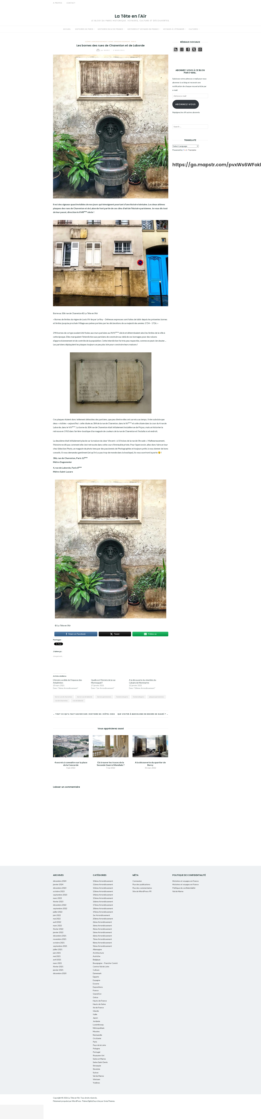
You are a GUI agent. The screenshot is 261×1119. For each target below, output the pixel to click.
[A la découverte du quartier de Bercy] (150, 746)
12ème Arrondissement (96, 41)
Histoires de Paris (84, 29)
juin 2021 (57, 953)
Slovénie (96, 1069)
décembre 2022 (59, 905)
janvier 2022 (58, 932)
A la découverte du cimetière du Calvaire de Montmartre (142, 681)
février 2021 (58, 966)
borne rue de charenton (63, 697)
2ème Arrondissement (102, 922)
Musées (96, 1031)
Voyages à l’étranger (173, 29)
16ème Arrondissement (103, 901)
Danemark (97, 973)
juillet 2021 (57, 949)
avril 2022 (57, 922)
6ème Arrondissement (102, 936)
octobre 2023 (59, 891)
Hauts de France (100, 1001)
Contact (71, 3)
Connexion (137, 881)
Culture (96, 970)
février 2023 (58, 901)
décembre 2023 (59, 888)
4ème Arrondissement (102, 929)
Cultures (193, 29)
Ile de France (98, 1007)
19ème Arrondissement (103, 912)
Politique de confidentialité (183, 888)
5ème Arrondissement (102, 932)
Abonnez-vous (185, 104)
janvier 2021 (58, 970)
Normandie (97, 1035)
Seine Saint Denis (100, 1062)
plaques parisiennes (156, 697)
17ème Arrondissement (103, 905)
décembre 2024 (59, 881)
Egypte (96, 977)
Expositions (98, 987)
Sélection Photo (65, 448)
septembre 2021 (60, 946)
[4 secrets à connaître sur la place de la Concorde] (71, 746)
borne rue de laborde (84, 697)
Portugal (96, 1052)
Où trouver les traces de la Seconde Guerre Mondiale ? (111, 763)
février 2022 (58, 929)
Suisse (95, 1072)
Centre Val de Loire (101, 966)
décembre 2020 (59, 973)
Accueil (67, 29)
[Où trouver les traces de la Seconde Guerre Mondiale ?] (110, 746)
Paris (133, 41)
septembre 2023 (60, 895)
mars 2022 (57, 925)
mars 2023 (57, 898)
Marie (105, 50)
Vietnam (96, 1079)
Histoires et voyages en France (143, 29)
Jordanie (96, 1021)
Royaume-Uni (98, 1055)
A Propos (57, 3)
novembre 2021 (59, 939)
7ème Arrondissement (102, 939)
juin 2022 (57, 915)
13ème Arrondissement (103, 891)
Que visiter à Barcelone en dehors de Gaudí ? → (142, 714)
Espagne (96, 980)
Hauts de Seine (99, 1004)
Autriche (96, 956)
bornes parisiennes (104, 697)
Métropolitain (98, 1028)
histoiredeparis (138, 697)
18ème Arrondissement (103, 908)
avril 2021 (57, 959)
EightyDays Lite (94, 1101)
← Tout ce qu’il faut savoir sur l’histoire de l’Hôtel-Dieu (84, 714)
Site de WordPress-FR (142, 891)
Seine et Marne (99, 1059)
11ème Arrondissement (103, 884)
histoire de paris (122, 697)
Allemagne (97, 949)
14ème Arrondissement (103, 895)
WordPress (76, 1101)
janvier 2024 (58, 884)
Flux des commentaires (142, 888)
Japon (95, 1018)
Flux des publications (141, 884)
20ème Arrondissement (103, 918)
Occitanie (97, 1038)
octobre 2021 (59, 942)
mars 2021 (57, 963)
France (96, 990)
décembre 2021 (59, 936)
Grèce (95, 997)
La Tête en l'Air (130, 16)
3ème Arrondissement (102, 925)
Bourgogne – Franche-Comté (105, 963)
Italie (95, 1014)
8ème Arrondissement (119, 41)
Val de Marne (98, 1076)
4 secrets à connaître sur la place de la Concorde (71, 763)
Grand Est (97, 994)
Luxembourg (98, 1024)
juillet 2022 (57, 912)
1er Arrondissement (101, 915)
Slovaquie (97, 1065)
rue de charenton (61, 700)
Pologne (96, 1048)
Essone (96, 983)
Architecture (98, 953)
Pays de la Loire (99, 1045)
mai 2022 (57, 918)
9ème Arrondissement (102, 946)
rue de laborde (78, 700)
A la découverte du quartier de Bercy (150, 763)
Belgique (96, 959)
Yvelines (96, 1083)
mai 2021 (57, 956)
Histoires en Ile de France (110, 29)
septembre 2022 (60, 908)
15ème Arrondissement (103, 898)
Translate (192, 150)
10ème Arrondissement (103, 881)
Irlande (96, 1011)
